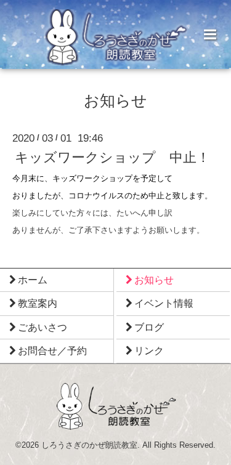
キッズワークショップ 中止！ (112, 158)
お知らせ (115, 101)
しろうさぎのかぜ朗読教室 (89, 445)
